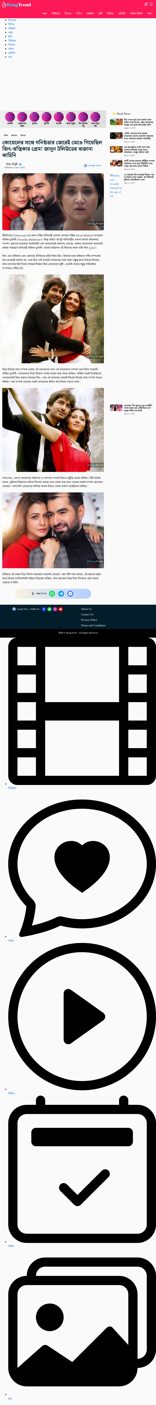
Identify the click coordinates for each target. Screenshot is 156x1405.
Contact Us (87, 614)
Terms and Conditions (93, 625)
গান (10, 57)
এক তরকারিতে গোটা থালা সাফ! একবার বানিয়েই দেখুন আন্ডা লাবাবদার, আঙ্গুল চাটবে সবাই (137, 150)
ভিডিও (110, 13)
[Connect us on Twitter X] (55, 609)
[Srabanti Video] (10, 117)
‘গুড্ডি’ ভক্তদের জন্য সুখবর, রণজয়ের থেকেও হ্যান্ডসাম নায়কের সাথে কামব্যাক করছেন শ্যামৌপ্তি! (138, 136)
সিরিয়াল (56, 13)
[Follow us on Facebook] (44, 609)
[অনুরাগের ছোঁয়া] (22, 117)
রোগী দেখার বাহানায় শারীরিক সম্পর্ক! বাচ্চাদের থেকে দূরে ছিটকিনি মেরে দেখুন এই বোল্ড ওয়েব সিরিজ (139, 163)
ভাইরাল (90, 13)
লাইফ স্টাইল (136, 13)
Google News (94, 165)
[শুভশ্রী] (58, 117)
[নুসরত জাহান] (34, 117)
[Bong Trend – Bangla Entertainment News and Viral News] (17, 4)
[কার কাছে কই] (95, 117)
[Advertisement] (78, 84)
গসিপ (79, 13)
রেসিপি (121, 13)
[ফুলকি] (46, 117)
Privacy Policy (89, 620)
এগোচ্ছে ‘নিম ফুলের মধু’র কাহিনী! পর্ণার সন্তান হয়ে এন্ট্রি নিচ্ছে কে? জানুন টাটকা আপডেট (138, 408)
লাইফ (11, 1246)
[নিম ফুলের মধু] (83, 117)
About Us (86, 609)
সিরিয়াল (12, 788)
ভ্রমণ (149, 13)
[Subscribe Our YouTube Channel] (60, 609)
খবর (44, 13)
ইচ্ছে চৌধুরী (12, 164)
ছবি (100, 13)
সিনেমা (68, 13)
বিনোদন (12, 20)
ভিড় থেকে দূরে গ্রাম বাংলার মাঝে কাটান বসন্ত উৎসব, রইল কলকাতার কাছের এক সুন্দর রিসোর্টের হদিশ (138, 122)
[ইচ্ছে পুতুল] (71, 117)
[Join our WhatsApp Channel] (49, 609)
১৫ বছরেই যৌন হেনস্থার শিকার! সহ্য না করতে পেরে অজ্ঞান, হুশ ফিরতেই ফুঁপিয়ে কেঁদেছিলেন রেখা (139, 177)
